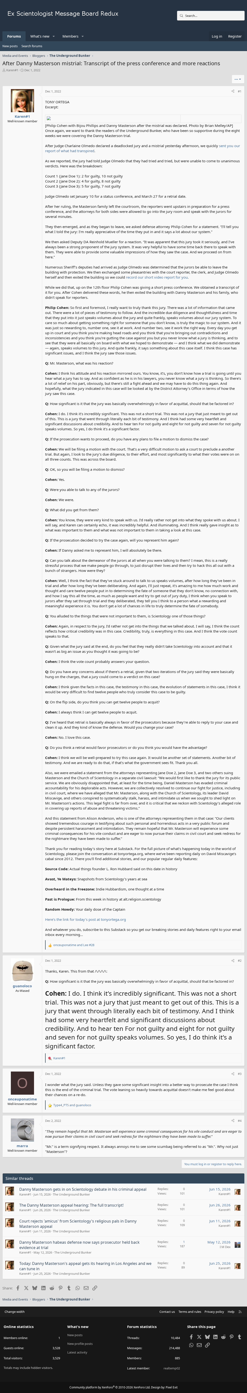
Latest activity (77, 1352)
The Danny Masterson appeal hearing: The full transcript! (71, 1205)
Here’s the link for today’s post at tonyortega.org (85, 919)
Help (231, 1311)
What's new (39, 36)
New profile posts (80, 1343)
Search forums (31, 46)
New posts (10, 46)
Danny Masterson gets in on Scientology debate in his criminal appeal (82, 1189)
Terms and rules (189, 1311)
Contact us (167, 1311)
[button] (54, 36)
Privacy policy (214, 1311)
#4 (239, 1120)
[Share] (233, 91)
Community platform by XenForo (109, 1387)
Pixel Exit (172, 1387)
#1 (239, 91)
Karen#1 (12, 70)
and (73, 945)
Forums (14, 36)
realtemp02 (172, 1368)
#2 (239, 960)
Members (70, 36)
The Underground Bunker (71, 1194)
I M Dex (225, 1247)
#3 (239, 1074)
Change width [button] (15, 1311)
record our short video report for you (157, 277)
